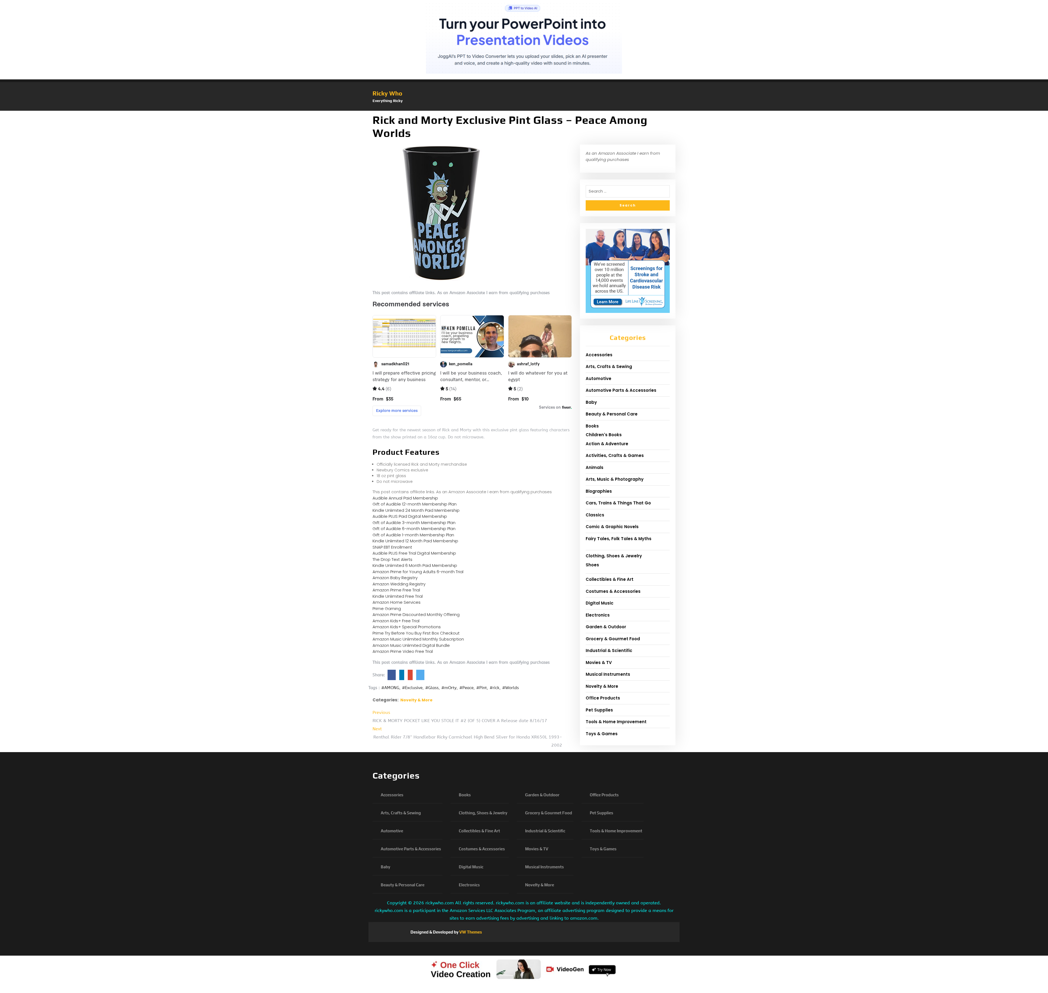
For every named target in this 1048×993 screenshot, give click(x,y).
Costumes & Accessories (613, 591)
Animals (594, 467)
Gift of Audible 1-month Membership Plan (413, 535)
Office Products (603, 698)
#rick (494, 687)
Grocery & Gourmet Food (613, 639)
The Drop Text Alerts (392, 559)
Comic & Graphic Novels (612, 527)
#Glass (432, 687)
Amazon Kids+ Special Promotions (407, 627)
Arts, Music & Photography (615, 479)
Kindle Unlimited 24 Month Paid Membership (416, 510)
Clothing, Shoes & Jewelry (614, 556)
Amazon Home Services (397, 602)
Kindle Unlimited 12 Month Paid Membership (415, 541)
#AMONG (390, 687)
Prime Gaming (387, 608)
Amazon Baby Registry (395, 578)
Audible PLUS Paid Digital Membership (410, 516)
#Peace (466, 687)
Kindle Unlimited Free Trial (398, 596)
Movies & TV (599, 662)
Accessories (599, 355)
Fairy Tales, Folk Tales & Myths (618, 539)
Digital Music (600, 603)
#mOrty (449, 687)
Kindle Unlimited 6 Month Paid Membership (415, 565)
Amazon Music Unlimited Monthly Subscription (418, 639)
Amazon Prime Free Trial (396, 590)
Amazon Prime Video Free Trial (403, 651)
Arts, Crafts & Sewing (609, 366)
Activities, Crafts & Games (615, 455)
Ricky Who (387, 93)
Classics (595, 515)
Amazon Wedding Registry (399, 584)
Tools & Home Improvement (616, 722)
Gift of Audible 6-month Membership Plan (414, 528)
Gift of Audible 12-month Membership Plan (415, 504)
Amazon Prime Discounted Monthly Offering (416, 614)
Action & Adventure (607, 444)
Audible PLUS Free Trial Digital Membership (414, 553)
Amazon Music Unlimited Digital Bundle (411, 645)
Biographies (599, 491)
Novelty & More (416, 700)
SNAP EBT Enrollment (392, 547)
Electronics (598, 615)
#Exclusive (412, 687)
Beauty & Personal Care (612, 414)
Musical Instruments (608, 674)
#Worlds (510, 687)
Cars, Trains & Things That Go (618, 503)
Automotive (598, 378)
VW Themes (470, 932)
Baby (591, 402)
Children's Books (604, 435)
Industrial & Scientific (609, 650)
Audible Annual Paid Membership (405, 498)
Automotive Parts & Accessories (621, 390)
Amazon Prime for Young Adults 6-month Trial (418, 572)
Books (592, 426)
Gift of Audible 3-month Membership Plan (414, 522)
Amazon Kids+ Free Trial (396, 621)
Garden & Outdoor (606, 627)
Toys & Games (602, 734)
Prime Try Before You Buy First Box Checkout (416, 633)
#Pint (481, 687)
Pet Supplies (599, 710)
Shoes (592, 565)
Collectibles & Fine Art (609, 579)
